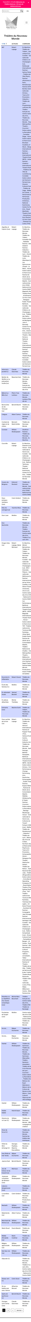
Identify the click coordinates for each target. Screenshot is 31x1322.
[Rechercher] (21, 11)
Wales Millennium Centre (26, 989)
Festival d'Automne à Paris (26, 80)
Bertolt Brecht (16, 405)
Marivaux (15, 1169)
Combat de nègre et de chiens (5, 424)
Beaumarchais (16, 377)
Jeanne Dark (6, 1161)
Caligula (4, 414)
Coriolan (4, 429)
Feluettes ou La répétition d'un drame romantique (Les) (6, 1001)
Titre (3, 44)
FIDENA (24, 796)
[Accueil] (11, 23)
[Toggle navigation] (26, 22)
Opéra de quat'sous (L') (5, 1296)
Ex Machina (26, 47)
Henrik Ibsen (16, 1110)
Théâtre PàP (26, 1005)
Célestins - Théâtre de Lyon (26, 101)
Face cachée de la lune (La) (6, 721)
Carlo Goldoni (16, 498)
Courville (5, 443)
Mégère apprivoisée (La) (5, 1245)
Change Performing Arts (26, 773)
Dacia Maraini (16, 1228)
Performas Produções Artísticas (26, 199)
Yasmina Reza (16, 508)
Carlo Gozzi (15, 1278)
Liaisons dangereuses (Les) (6, 1188)
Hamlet (4, 1043)
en (28, 11)
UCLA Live (25, 591)
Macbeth (4, 1205)
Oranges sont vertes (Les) (5, 1303)
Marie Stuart (6, 1228)
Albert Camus (16, 414)
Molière (14, 515)
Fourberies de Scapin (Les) (5, 1014)
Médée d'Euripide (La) (5, 1238)
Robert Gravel (16, 677)
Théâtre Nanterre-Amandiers (25, 1062)
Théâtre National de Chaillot (26, 649)
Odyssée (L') (6, 1258)
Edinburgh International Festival (26, 68)
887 (3, 47)
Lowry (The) (26, 223)
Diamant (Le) (26, 445)
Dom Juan (5, 515)
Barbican (25, 304)
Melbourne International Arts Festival (26, 659)
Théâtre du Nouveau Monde (26, 120)
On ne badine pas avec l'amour (6, 1288)
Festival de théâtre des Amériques (26, 1138)
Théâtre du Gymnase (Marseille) (26, 1056)
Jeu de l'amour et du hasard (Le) (6, 1171)
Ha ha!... (4, 1028)
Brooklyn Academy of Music (26, 145)
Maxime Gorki (16, 707)
